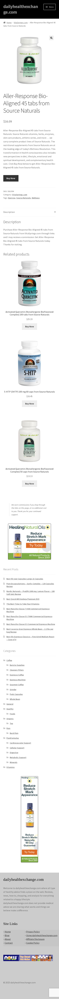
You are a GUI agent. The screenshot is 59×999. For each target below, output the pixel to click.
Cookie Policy (32, 942)
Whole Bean (15, 699)
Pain (8, 728)
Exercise (11, 198)
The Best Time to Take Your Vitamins (22, 604)
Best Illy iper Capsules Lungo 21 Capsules (24, 578)
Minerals (13, 762)
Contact (9, 942)
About (8, 939)
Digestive (14, 752)
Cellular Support (17, 748)
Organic (10, 718)
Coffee (9, 660)
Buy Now (10, 178)
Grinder (13, 689)
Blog (7, 935)
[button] (51, 38)
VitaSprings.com (21, 22)
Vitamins (10, 767)
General (9, 704)
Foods (12, 713)
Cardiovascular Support (20, 743)
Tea (11, 723)
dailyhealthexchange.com (20, 9)
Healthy (9, 709)
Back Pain (14, 733)
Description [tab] (9, 212)
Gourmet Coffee (17, 684)
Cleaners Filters (17, 670)
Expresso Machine (17, 679)
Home (9, 22)
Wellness (36, 198)
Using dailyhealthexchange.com (41, 935)
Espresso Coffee (17, 675)
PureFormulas (12, 738)
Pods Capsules (16, 694)
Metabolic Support (18, 757)
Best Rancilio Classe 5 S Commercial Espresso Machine (30, 624)
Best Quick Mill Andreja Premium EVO (22, 599)
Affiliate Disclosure (35, 939)
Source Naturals (23, 198)
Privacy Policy (33, 931)
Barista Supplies (17, 665)
